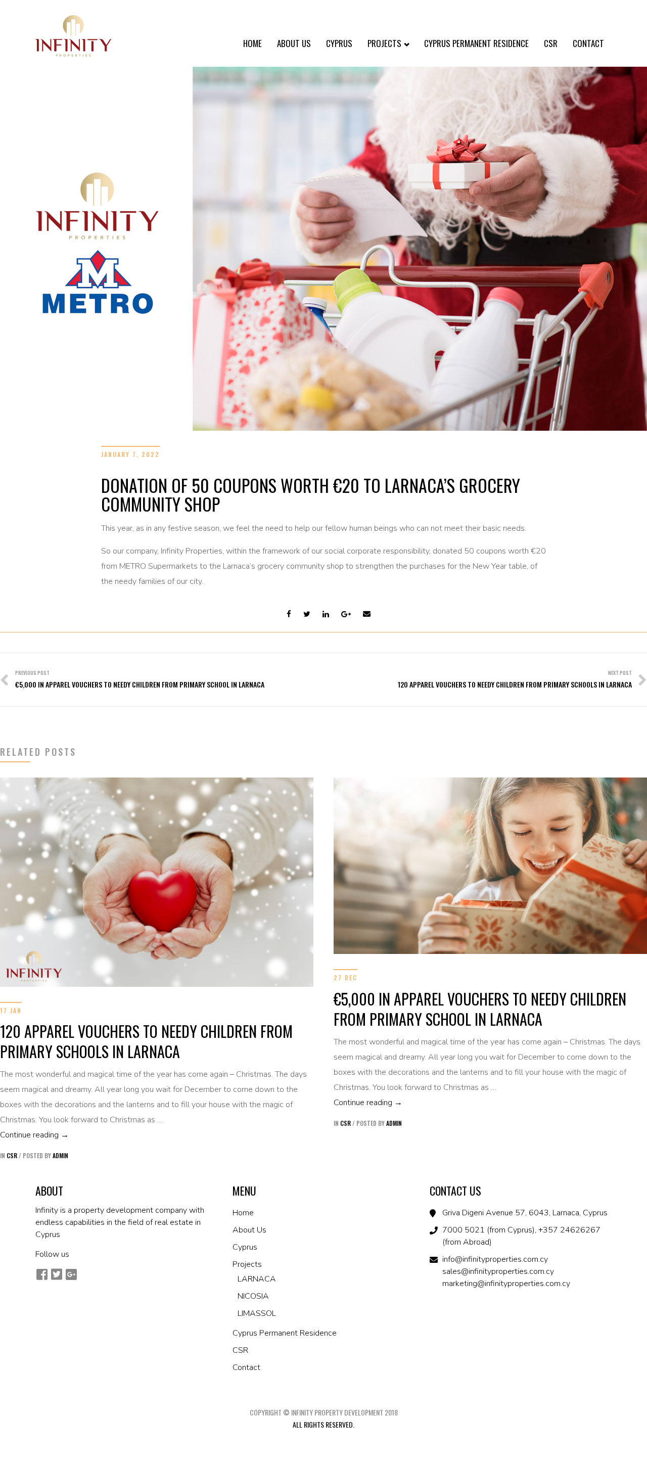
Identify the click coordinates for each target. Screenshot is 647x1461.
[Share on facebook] (289, 614)
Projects (385, 43)
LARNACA (257, 1279)
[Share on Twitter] (306, 614)
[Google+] (71, 1274)
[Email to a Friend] (367, 614)
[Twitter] (56, 1274)
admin (60, 1155)
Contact (588, 43)
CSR (551, 43)
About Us (294, 43)
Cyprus (339, 43)
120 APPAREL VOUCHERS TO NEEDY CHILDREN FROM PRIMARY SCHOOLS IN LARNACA (146, 1041)
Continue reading (156, 1134)
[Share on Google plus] (346, 614)
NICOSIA (253, 1296)
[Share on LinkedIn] (325, 614)
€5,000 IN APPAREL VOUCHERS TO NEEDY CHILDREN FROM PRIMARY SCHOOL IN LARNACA (480, 1008)
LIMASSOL (257, 1313)
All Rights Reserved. (323, 1424)
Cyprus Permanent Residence (476, 43)
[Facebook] (41, 1274)
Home (252, 43)
